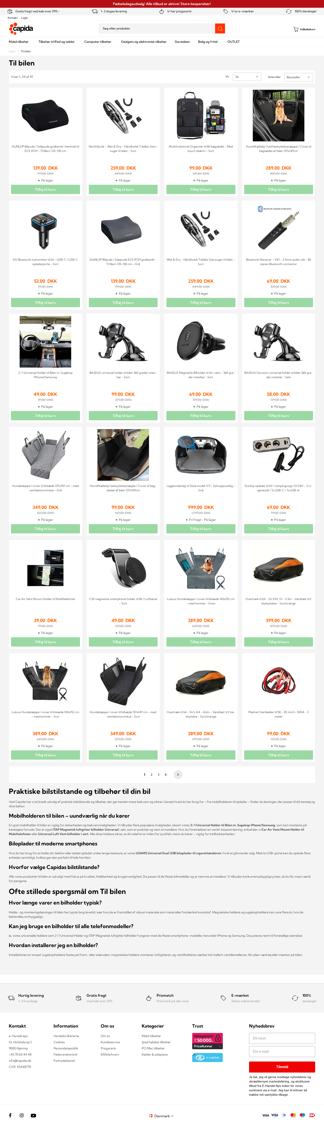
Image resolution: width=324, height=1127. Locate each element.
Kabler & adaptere (155, 1054)
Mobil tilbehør (151, 1036)
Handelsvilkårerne (66, 1036)
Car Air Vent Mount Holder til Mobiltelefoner (45, 599)
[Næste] (177, 774)
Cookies (59, 1042)
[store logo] (21, 29)
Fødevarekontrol (65, 1054)
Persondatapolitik (66, 1048)
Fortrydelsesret (64, 1061)
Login (24, 17)
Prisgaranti (108, 1048)
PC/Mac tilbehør (153, 1048)
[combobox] (162, 29)
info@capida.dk (20, 1061)
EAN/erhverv (110, 1054)
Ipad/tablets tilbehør (156, 1042)
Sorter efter (274, 76)
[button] (165, 1116)
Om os (105, 1036)
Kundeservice (110, 1042)
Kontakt (13, 17)
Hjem (12, 51)
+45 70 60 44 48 (20, 1054)
